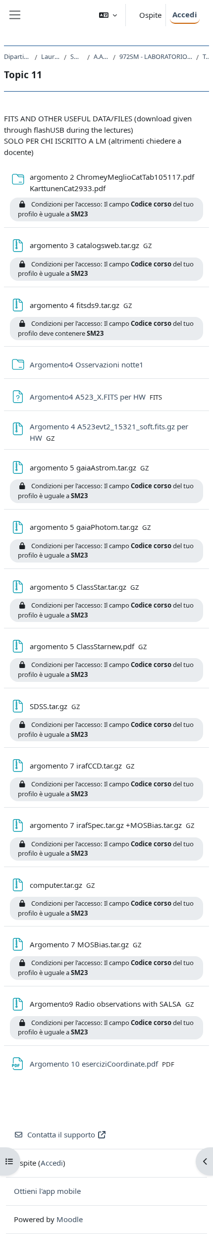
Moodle (69, 1219)
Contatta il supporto (61, 1134)
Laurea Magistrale (50, 56)
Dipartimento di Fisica (17, 56)
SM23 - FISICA (77, 56)
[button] (108, 15)
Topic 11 (206, 56)
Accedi (184, 14)
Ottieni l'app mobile (47, 1191)
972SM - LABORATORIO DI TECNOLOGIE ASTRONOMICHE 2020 (156, 56)
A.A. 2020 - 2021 (101, 56)
